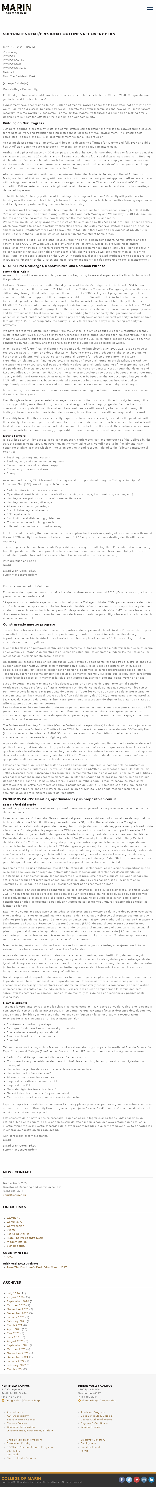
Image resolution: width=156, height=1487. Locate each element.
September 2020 (18, 1301)
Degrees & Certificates (94, 1423)
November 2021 (18, 1353)
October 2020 (16, 1305)
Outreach (13, 1454)
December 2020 (17, 1313)
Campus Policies (17, 1423)
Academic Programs (93, 1412)
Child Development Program (24, 1440)
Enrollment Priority (18, 1443)
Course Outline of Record (97, 1420)
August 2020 (15, 1297)
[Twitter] (129, 1480)
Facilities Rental (90, 1447)
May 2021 (13, 1333)
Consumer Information (21, 1427)
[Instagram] (144, 1480)
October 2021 (16, 1349)
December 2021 (17, 1357)
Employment (88, 1443)
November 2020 (18, 1309)
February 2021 (16, 1321)
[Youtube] (137, 1480)
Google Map (13, 1400)
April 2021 (14, 1329)
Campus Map (31, 1400)
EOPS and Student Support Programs (30, 1447)
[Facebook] (122, 1480)
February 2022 (16, 1365)
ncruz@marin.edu (14, 1195)
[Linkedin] (151, 1480)
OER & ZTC (13, 1451)
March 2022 (14, 1369)
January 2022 (16, 1361)
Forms (84, 1451)
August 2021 (15, 1341)
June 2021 (14, 1337)
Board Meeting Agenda (21, 1420)
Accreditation (15, 1412)
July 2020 (13, 1293)
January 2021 (16, 1317)
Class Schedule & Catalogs (97, 1416)
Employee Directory (93, 1440)
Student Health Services (21, 1458)
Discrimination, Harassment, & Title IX (30, 1431)
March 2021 (14, 1325)
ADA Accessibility (18, 1416)
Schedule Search (91, 1427)
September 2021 (18, 1345)
